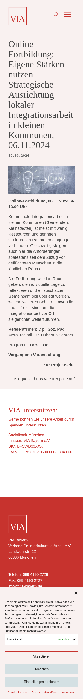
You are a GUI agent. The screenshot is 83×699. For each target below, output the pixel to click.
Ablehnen (42, 669)
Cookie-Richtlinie (18, 692)
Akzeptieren (41, 656)
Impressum (68, 692)
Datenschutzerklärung (45, 692)
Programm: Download (28, 345)
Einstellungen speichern (41, 682)
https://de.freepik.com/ (54, 379)
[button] (76, 593)
